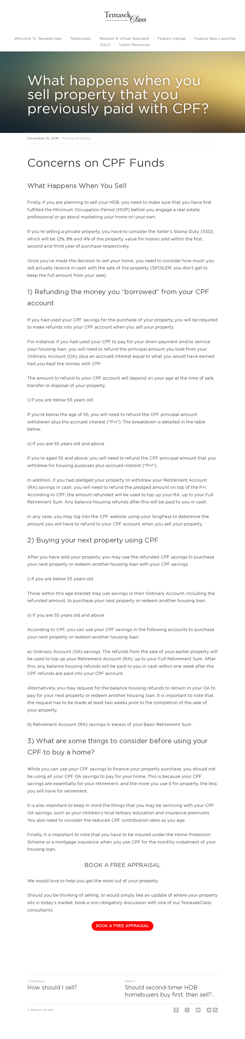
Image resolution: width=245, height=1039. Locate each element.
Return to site (42, 1010)
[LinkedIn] (198, 1010)
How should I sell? (52, 988)
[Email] (209, 1010)
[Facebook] (176, 1010)
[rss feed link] (215, 1010)
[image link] (125, 17)
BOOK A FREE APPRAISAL (122, 926)
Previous (38, 981)
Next (129, 981)
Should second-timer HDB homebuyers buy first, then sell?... (170, 991)
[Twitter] (187, 1010)
